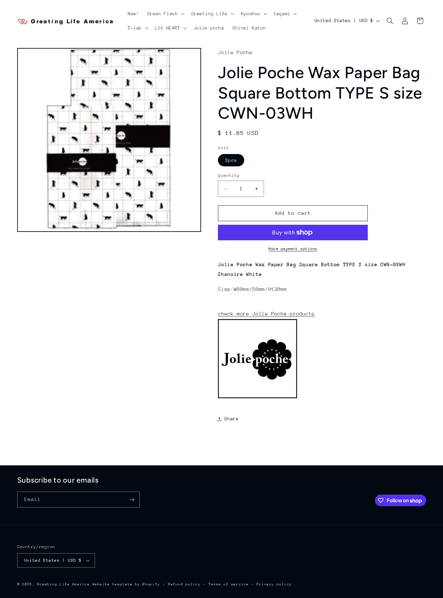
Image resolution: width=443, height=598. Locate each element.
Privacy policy (274, 584)
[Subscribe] (131, 500)
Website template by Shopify (126, 584)
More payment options (293, 248)
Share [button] (231, 418)
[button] (165, 13)
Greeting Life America (63, 584)
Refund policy (184, 584)
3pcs (231, 160)
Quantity (229, 175)
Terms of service (229, 584)
